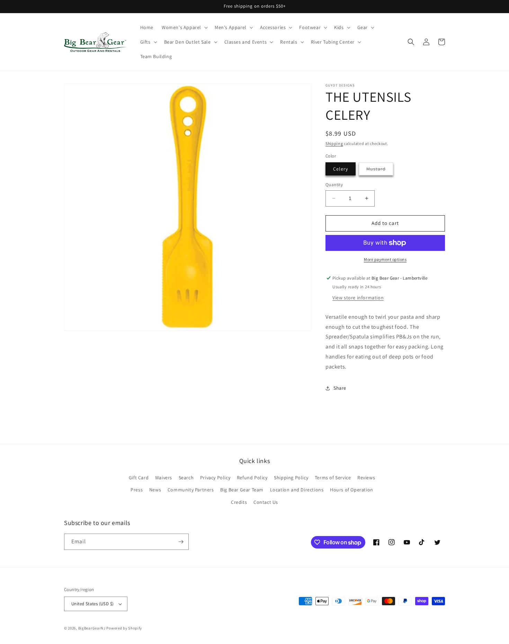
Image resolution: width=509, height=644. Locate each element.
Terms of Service (333, 477)
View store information (358, 297)
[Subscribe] (180, 542)
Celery (340, 169)
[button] (184, 27)
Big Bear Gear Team (242, 490)
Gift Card (139, 477)
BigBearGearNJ (92, 628)
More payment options (385, 259)
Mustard (379, 170)
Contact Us (265, 502)
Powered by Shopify (124, 628)
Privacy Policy (215, 477)
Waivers (163, 477)
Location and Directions (297, 490)
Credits (239, 502)
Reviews (366, 477)
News (155, 490)
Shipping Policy (291, 477)
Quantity (334, 185)
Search (186, 477)
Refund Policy (252, 477)
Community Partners (191, 490)
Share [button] (339, 388)
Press (137, 490)
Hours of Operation (351, 490)
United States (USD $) (92, 604)
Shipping (334, 143)
